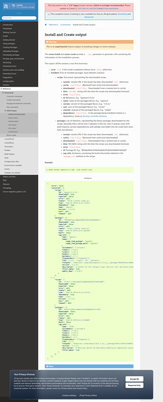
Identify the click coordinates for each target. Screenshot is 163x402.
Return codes (11, 135)
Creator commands (13, 100)
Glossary (6, 184)
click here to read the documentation (98, 8)
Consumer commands (14, 96)
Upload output (13, 121)
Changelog (7, 188)
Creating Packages (10, 47)
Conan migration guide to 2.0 (14, 192)
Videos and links (9, 177)
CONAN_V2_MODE (12, 173)
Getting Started (9, 40)
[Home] (46, 25)
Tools (6, 158)
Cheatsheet (7, 29)
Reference (7, 89)
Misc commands (12, 107)
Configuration (8, 81)
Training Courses (9, 32)
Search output (13, 118)
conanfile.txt (9, 139)
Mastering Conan (9, 66)
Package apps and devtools (13, 59)
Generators (8, 147)
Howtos (6, 85)
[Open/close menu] (1, 89)
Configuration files (11, 162)
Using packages (9, 44)
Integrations (7, 77)
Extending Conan (9, 74)
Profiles (7, 150)
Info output (12, 128)
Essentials (122, 14)
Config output (13, 131)
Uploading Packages (10, 51)
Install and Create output (16, 114)
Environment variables (13, 165)
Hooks (7, 169)
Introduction (8, 25)
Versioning (7, 62)
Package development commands (19, 103)
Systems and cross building (13, 70)
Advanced (88, 17)
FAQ (4, 180)
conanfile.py (9, 143)
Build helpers (9, 154)
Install (5, 36)
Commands (8, 93)
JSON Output (12, 111)
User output (12, 125)
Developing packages (11, 55)
